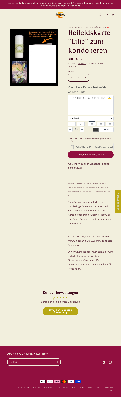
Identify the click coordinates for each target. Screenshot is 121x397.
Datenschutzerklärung (68, 387)
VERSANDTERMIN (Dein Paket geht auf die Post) (89, 139)
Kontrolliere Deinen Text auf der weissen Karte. (87, 89)
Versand (82, 63)
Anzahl (71, 71)
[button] (6, 15)
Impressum (109, 390)
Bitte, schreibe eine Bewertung (60, 311)
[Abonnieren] (57, 362)
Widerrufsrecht (50, 387)
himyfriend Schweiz (32, 387)
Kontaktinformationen (105, 387)
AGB (82, 387)
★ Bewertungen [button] (118, 201)
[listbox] (91, 118)
